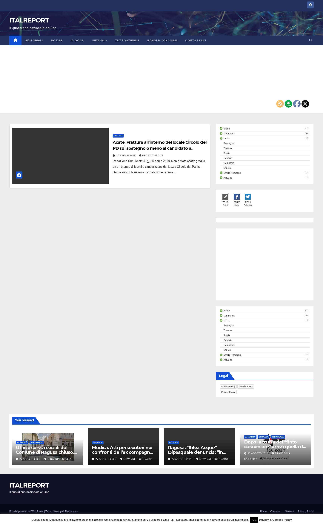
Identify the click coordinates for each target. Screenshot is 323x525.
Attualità (22, 442)
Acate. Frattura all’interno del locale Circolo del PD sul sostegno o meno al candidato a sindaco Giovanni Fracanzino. (160, 148)
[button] (310, 40)
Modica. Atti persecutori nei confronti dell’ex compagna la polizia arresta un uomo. (122, 452)
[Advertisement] (161, 79)
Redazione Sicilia (59, 459)
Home (263, 511)
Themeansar (71, 511)
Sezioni (98, 40)
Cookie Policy (246, 386)
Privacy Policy (228, 386)
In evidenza (37, 442)
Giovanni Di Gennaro (137, 459)
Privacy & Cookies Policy (275, 519)
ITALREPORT (29, 20)
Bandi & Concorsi (162, 40)
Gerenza (289, 511)
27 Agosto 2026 (30, 459)
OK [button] (254, 519)
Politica (118, 136)
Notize (56, 40)
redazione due (152, 155)
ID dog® (77, 40)
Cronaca (97, 442)
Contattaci (195, 40)
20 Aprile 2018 (126, 155)
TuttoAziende (127, 40)
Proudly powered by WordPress (26, 511)
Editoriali (34, 40)
